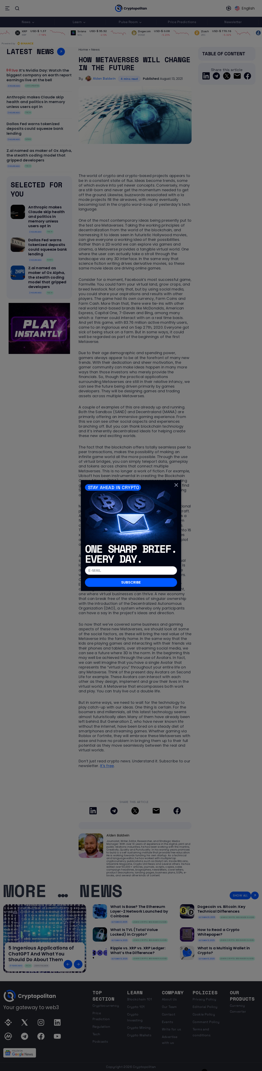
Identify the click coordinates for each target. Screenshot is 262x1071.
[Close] (176, 485)
